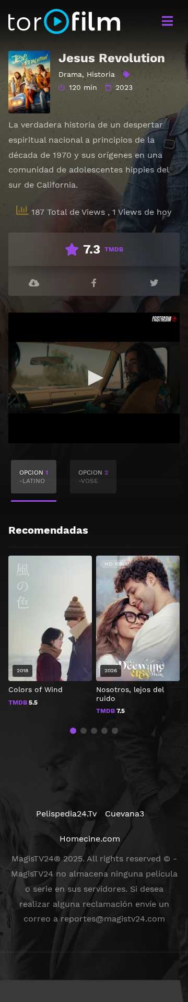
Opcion (33, 477)
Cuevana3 (124, 814)
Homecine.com (90, 839)
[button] (73, 731)
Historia (101, 74)
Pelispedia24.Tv (66, 814)
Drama (70, 74)
